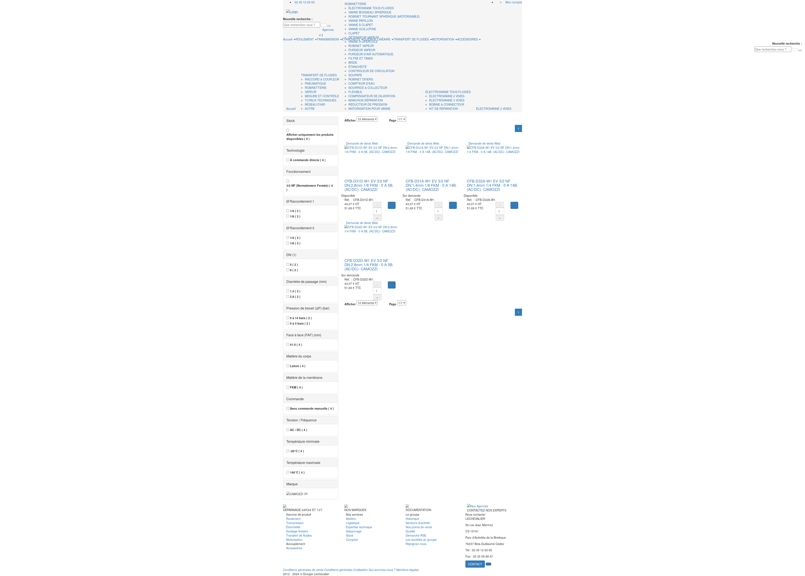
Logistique (353, 523)
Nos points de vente (419, 527)
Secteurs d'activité (418, 523)
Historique (412, 518)
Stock (349, 535)
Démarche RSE (416, 535)
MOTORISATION (443, 39)
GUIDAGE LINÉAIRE (377, 39)
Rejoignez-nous (416, 544)
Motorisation (294, 539)
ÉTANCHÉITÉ (351, 39)
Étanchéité (293, 527)
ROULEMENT (305, 39)
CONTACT (475, 564)
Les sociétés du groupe (421, 539)
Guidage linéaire (297, 531)
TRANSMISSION (328, 39)
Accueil (288, 39)
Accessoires (294, 548)
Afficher (350, 120)
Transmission (295, 523)
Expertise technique (359, 527)
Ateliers (351, 518)
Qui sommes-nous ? (382, 570)
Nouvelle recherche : (298, 19)
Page (392, 120)
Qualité (410, 531)
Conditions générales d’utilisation (346, 570)
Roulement (293, 518)
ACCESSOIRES (468, 39)
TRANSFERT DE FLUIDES (411, 39)
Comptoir (352, 539)
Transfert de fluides (299, 535)
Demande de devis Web (361, 143)
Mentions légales (407, 570)
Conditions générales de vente (303, 570)
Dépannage (353, 531)
